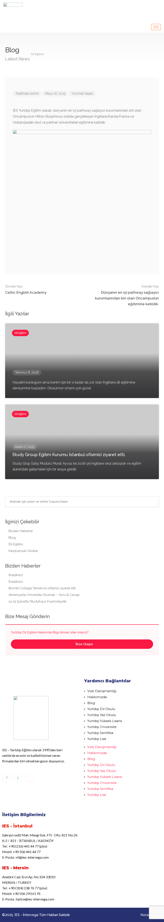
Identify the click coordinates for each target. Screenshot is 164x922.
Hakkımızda (97, 697)
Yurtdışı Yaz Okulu (101, 715)
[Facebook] (6, 777)
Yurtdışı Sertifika (100, 733)
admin (34, 93)
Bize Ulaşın (84, 644)
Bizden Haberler (21, 531)
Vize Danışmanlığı (101, 691)
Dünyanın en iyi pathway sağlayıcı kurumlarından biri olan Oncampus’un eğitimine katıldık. (127, 295)
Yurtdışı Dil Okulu (101, 709)
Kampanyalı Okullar (23, 551)
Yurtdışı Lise (96, 739)
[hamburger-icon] (156, 27)
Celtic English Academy (25, 289)
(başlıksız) (16, 575)
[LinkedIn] (18, 777)
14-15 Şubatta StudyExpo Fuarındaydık (38, 601)
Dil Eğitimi (16, 544)
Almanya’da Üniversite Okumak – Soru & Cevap (45, 595)
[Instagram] (29, 777)
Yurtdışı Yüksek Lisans (104, 721)
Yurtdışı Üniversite (102, 727)
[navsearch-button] (158, 6)
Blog (12, 538)
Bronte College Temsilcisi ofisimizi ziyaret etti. (42, 588)
